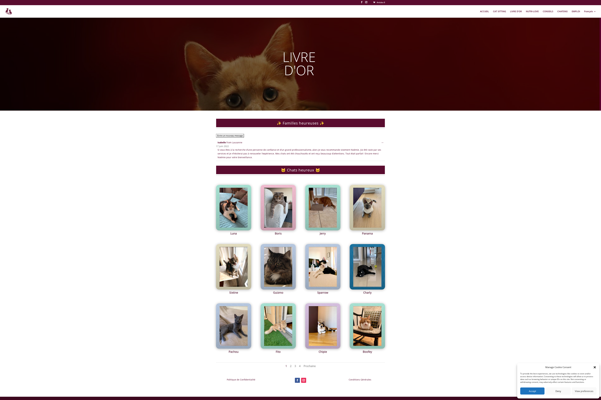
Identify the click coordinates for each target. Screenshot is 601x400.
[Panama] (367, 229)
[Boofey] (367, 347)
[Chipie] (322, 347)
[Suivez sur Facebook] (297, 380)
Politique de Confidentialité (241, 379)
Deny (558, 391)
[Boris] (278, 229)
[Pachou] (233, 347)
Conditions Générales (360, 379)
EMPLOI (576, 11)
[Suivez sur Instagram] (303, 380)
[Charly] (367, 288)
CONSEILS (548, 11)
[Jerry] (322, 229)
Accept (532, 391)
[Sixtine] (233, 288)
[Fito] (278, 347)
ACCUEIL (484, 11)
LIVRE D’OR (516, 11)
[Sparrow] (322, 288)
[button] (594, 367)
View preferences (584, 391)
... (383, 142)
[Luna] (233, 229)
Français (588, 11)
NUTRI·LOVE (532, 11)
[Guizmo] (278, 288)
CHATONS (562, 11)
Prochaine (310, 366)
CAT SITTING (499, 11)
